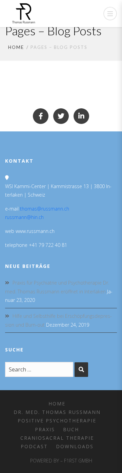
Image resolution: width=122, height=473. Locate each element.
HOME (56, 403)
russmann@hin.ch (24, 217)
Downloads (75, 446)
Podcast (34, 446)
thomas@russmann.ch (44, 208)
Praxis (45, 429)
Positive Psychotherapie (57, 420)
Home (16, 47)
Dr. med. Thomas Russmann (57, 412)
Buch (71, 429)
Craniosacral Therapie (57, 438)
